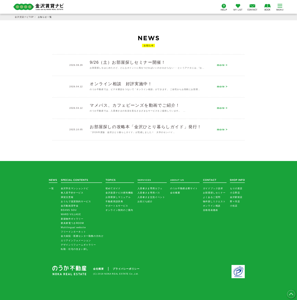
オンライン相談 (212, 205)
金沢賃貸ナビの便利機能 (119, 192)
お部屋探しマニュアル (118, 197)
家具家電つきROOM (72, 223)
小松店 (234, 205)
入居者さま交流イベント (151, 197)
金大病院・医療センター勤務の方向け (82, 236)
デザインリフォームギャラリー (78, 244)
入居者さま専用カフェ (150, 188)
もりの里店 (236, 188)
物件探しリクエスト (214, 201)
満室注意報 (67, 197)
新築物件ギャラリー (72, 219)
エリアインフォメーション (76, 240)
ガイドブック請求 (213, 188)
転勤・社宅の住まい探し (75, 249)
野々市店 (235, 201)
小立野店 (235, 192)
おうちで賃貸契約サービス (76, 201)
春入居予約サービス (72, 192)
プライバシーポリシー (126, 268)
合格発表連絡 (210, 210)
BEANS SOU (68, 210)
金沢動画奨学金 (69, 205)
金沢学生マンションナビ (75, 188)
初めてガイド (113, 188)
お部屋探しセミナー (214, 192)
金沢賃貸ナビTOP (24, 17)
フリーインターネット (73, 231)
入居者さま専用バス (149, 192)
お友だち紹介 (145, 201)
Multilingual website (73, 227)
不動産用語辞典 (114, 201)
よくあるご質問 (212, 197)
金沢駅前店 (236, 197)
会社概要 (175, 192)
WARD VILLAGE (71, 214)
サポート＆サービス (117, 205)
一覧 (51, 188)
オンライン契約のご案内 (119, 210)
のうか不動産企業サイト (184, 188)
